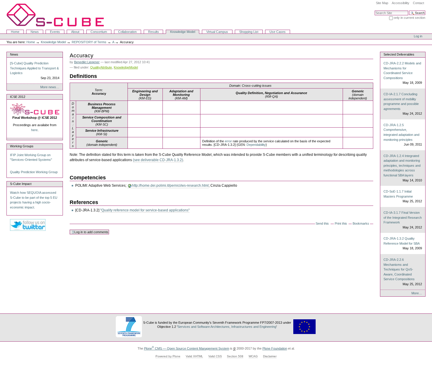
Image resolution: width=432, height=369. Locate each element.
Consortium (99, 32)
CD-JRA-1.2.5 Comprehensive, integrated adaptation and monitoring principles (403, 134)
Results (153, 32)
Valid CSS (215, 356)
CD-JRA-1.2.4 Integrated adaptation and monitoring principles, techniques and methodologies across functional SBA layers (403, 168)
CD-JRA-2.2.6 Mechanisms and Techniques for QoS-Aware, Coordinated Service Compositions (403, 272)
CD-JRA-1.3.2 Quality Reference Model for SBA (403, 243)
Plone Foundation (274, 348)
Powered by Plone (167, 356)
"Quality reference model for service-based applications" (145, 210)
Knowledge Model (182, 32)
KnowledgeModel (126, 67)
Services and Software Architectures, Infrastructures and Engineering (227, 326)
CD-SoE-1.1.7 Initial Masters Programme (403, 196)
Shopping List (248, 32)
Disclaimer (270, 356)
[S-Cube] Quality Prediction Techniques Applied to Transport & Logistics (34, 70)
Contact (418, 3)
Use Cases (277, 32)
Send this (322, 223)
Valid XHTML (194, 356)
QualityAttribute (101, 67)
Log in (418, 36)
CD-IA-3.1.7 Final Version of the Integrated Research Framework (403, 220)
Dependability (256, 144)
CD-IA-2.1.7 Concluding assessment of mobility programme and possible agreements (403, 103)
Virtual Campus (217, 32)
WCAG (253, 356)
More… (416, 293)
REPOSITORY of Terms (89, 42)
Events (55, 32)
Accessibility (400, 3)
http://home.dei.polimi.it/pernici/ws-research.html (170, 185)
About (75, 32)
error (228, 141)
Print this (341, 223)
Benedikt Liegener (87, 62)
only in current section (409, 17)
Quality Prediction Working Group (34, 172)
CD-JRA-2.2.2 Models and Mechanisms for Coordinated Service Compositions (403, 72)
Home (15, 32)
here (34, 130)
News (35, 32)
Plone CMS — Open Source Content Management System (186, 348)
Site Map (382, 3)
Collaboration (127, 32)
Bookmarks (361, 223)
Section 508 (235, 356)
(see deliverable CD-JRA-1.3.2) (158, 160)
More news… (49, 87)
